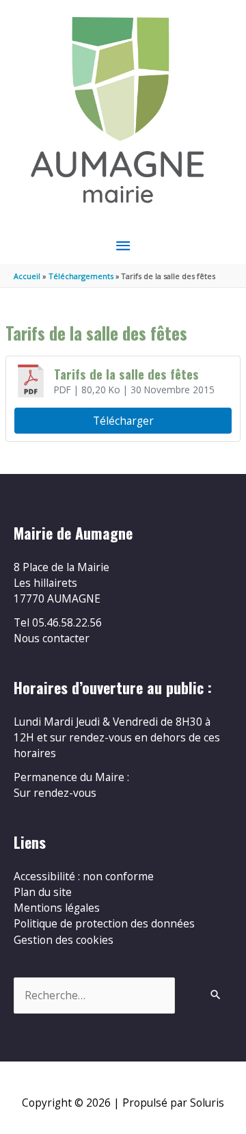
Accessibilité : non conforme (84, 876)
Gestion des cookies (63, 939)
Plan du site (43, 891)
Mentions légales (57, 907)
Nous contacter (52, 638)
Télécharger (123, 420)
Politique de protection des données (104, 923)
